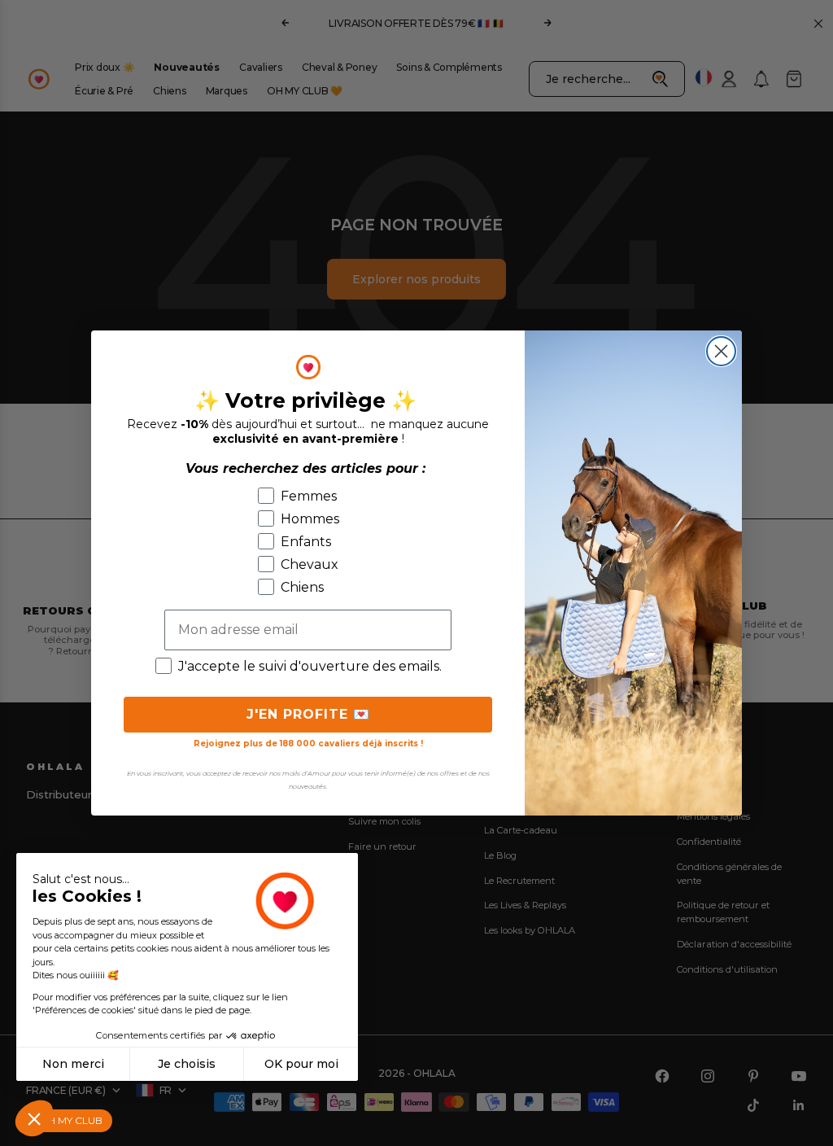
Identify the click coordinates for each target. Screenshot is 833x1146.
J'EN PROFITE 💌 (308, 714)
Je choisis (187, 1063)
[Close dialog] (721, 351)
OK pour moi (301, 1063)
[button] (34, 1118)
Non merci (73, 1063)
